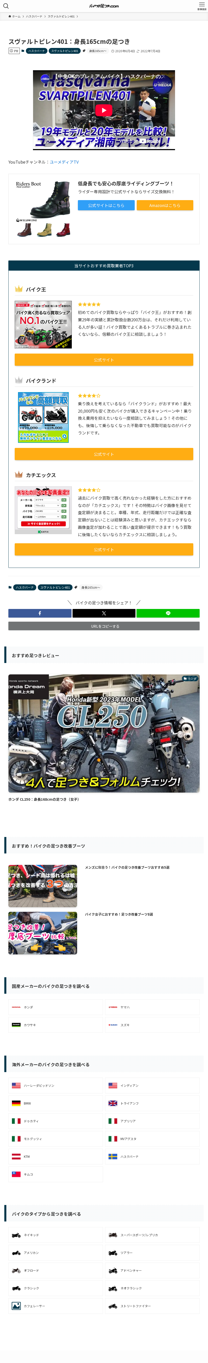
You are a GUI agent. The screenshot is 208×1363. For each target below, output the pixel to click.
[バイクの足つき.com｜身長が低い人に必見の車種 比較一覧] (104, 6)
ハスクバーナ (36, 51)
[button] (40, 613)
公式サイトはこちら (106, 205)
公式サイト (104, 360)
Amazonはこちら (165, 205)
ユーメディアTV (64, 162)
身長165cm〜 (98, 51)
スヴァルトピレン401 (64, 51)
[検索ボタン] (6, 6)
